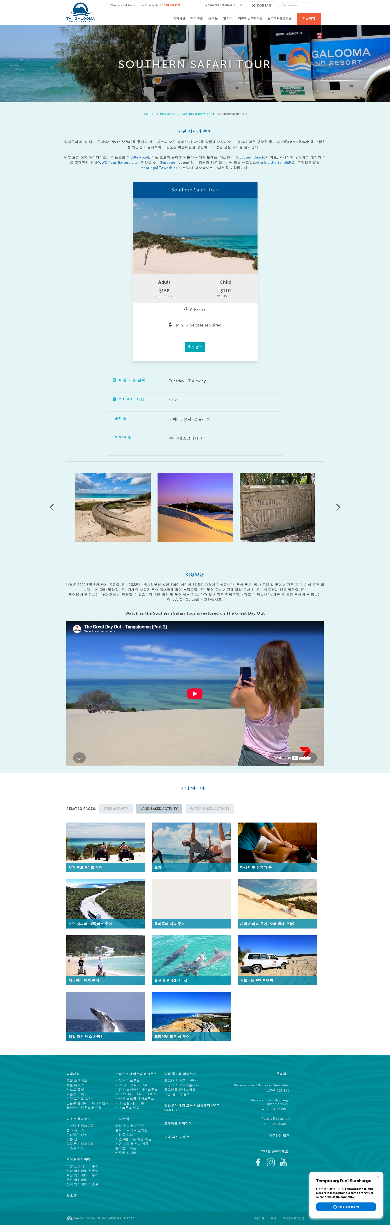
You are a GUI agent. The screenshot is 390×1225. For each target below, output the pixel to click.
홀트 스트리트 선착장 (131, 1130)
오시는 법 (122, 1119)
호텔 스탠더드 (77, 1081)
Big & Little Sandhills (275, 163)
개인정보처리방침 (293, 1218)
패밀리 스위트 (77, 1094)
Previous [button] (51, 507)
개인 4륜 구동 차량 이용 (133, 1139)
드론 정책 (317, 1218)
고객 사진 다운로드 (178, 1137)
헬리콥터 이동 (126, 1148)
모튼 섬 (71, 1139)
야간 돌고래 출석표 (178, 1094)
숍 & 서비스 (75, 1130)
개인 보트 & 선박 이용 (132, 1144)
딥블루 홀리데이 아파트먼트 (87, 1103)
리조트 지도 (75, 1148)
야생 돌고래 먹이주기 (82, 1166)
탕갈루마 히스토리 (80, 1144)
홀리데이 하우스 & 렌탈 (84, 1108)
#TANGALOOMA (218, 5)
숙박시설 (179, 18)
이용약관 (258, 1218)
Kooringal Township (158, 168)
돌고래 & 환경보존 (280, 18)
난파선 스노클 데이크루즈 (134, 1099)
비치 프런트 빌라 (79, 1099)
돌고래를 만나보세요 (179, 1090)
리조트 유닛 (75, 1090)
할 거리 (228, 18)
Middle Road (137, 157)
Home (146, 114)
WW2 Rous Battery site (118, 163)
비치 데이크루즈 (127, 1081)
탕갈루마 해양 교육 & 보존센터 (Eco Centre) (191, 1107)
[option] (195, 63)
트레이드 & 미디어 (178, 1123)
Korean (264, 5)
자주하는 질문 (279, 1136)
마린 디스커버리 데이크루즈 (136, 1090)
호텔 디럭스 (75, 1085)
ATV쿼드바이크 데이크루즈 (135, 1094)
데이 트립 (196, 18)
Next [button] (338, 507)
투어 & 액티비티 (78, 1159)
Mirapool (168, 163)
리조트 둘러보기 (78, 1119)
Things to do (166, 114)
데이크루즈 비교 (127, 1108)
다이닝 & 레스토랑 (80, 1126)
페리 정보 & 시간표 (129, 1126)
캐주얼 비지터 (126, 1153)
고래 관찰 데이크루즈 (131, 1103)
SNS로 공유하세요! (275, 1151)
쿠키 (273, 1218)
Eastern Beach (252, 157)
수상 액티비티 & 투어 (82, 1175)
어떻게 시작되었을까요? (182, 1085)
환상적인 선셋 (77, 1135)
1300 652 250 (171, 5)
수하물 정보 (124, 1135)
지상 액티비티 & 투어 (82, 1171)
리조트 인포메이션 (250, 18)
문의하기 (283, 1074)
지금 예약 (309, 18)
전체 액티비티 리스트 (82, 1184)
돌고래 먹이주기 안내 (180, 1081)
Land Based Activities (196, 114)
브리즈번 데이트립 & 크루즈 (136, 1074)
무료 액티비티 (77, 1180)
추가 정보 (195, 347)
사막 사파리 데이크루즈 (133, 1085)
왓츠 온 (213, 18)
